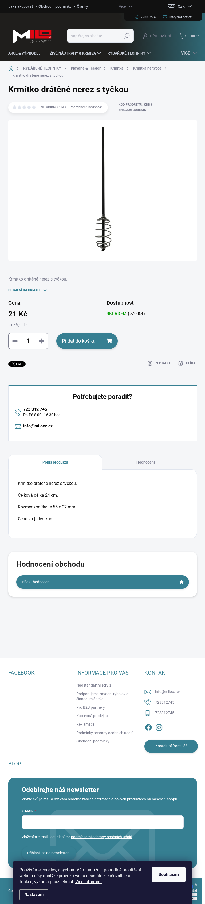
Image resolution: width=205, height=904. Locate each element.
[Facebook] (148, 726)
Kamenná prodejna (92, 716)
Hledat (126, 36)
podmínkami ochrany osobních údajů (101, 837)
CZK (181, 6)
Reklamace (85, 724)
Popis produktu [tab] (55, 462)
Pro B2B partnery (90, 707)
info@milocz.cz (38, 425)
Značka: (132, 110)
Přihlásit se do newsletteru (49, 853)
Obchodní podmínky (55, 6)
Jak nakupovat (20, 6)
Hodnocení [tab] (145, 462)
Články (82, 6)
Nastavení (34, 894)
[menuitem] (26, 53)
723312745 (164, 702)
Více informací (88, 881)
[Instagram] (159, 726)
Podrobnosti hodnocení (87, 107)
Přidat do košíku (79, 341)
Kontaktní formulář (171, 746)
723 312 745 (35, 409)
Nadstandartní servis (93, 685)
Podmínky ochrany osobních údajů (104, 733)
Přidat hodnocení (36, 582)
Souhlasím (169, 874)
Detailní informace (24, 290)
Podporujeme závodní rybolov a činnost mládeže (102, 696)
